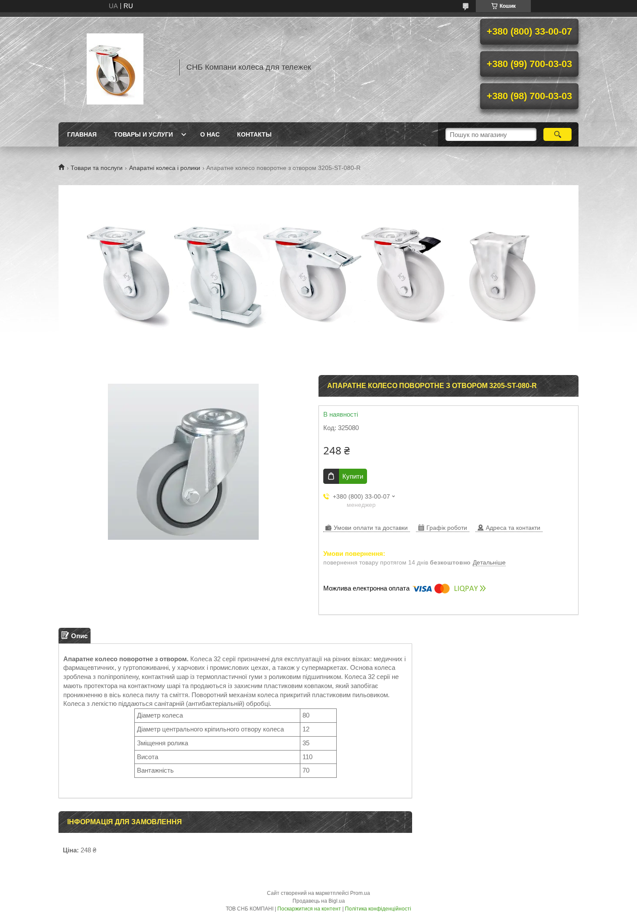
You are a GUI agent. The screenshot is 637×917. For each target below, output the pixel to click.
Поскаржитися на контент (309, 909)
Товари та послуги (97, 167)
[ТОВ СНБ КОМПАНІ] (114, 67)
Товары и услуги (143, 134)
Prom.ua (360, 893)
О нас (210, 134)
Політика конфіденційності (378, 909)
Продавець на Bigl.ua (318, 901)
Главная (82, 134)
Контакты (254, 134)
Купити (352, 476)
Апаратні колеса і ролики (164, 167)
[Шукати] (557, 134)
